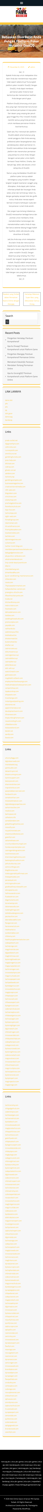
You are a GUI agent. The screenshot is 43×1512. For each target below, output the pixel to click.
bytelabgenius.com (12, 985)
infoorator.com (10, 579)
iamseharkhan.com (12, 797)
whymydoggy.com (11, 758)
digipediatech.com (12, 952)
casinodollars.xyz (11, 658)
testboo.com (9, 615)
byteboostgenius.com (13, 1286)
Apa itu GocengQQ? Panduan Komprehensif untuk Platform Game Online (22, 376)
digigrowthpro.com (12, 443)
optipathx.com (10, 1329)
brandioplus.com (11, 1369)
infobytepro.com (11, 1151)
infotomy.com (10, 936)
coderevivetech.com (12, 1055)
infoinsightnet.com (12, 1161)
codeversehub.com (12, 1276)
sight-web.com (10, 516)
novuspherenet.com (12, 1392)
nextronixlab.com (11, 1333)
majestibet (36, 1481)
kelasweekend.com (12, 727)
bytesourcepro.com (12, 1267)
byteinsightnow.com (12, 1051)
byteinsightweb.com (12, 959)
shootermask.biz (11, 638)
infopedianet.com (11, 1293)
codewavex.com (11, 1210)
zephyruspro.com (11, 1326)
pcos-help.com (10, 460)
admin (32, 67)
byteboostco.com (11, 1214)
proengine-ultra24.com (13, 592)
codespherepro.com (12, 1042)
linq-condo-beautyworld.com (16, 562)
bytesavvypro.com (12, 1022)
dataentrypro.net (11, 771)
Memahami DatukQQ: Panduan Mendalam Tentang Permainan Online (20, 365)
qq (6, 410)
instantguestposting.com (14, 701)
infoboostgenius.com (13, 1015)
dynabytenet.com (11, 1263)
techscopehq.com (11, 1303)
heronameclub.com (12, 926)
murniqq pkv (7, 1471)
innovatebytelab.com (13, 1148)
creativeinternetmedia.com (15, 486)
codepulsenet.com (12, 1296)
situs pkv (27, 1481)
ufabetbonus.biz (11, 724)
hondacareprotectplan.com (15, 847)
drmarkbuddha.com (12, 572)
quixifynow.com (11, 1323)
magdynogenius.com (12, 962)
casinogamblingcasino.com (15, 850)
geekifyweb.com (11, 1138)
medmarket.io (10, 929)
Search (9, 315)
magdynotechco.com (12, 1128)
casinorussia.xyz (11, 648)
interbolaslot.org (11, 764)
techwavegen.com (12, 1018)
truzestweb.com (11, 1409)
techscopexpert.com (12, 979)
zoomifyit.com (10, 1432)
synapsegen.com (11, 1376)
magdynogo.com (11, 1084)
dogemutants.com (12, 900)
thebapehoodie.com (12, 876)
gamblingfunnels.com (13, 457)
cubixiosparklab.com (12, 1194)
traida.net (8, 599)
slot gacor (8, 413)
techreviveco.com (11, 1257)
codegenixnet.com (12, 1045)
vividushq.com (10, 1382)
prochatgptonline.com (13, 503)
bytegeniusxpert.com (13, 1144)
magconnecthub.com (13, 1283)
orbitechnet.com (11, 1395)
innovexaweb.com (11, 1366)
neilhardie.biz (10, 628)
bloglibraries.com (11, 870)
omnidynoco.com (11, 1402)
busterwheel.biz (11, 641)
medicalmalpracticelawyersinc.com (18, 684)
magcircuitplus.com (12, 1068)
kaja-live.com (10, 509)
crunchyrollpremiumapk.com (15, 843)
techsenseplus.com (12, 1012)
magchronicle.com (12, 949)
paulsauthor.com (11, 916)
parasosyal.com (11, 880)
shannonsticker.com (12, 784)
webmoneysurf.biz (12, 632)
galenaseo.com (10, 674)
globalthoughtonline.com (14, 824)
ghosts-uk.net (10, 470)
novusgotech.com (11, 1352)
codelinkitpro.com (11, 1111)
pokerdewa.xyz (10, 665)
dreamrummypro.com (13, 774)
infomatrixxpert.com (12, 1181)
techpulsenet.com (11, 1227)
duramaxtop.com (11, 903)
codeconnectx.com (12, 1177)
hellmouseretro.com (12, 893)
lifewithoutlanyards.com (14, 595)
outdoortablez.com (12, 933)
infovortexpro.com (12, 1065)
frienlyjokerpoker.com (13, 529)
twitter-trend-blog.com (13, 546)
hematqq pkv (18, 1471)
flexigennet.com (11, 923)
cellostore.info (10, 817)
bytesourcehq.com (12, 1164)
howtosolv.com (10, 608)
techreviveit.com (11, 999)
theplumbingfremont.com (14, 717)
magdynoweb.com (12, 1250)
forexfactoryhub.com (13, 506)
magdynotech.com (12, 1300)
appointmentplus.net (13, 707)
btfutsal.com (9, 463)
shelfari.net (9, 645)
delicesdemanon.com (13, 612)
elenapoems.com (11, 890)
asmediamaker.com (12, 820)
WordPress (26, 1508)
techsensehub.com (12, 1118)
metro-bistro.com (11, 605)
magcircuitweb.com (12, 975)
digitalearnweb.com (12, 761)
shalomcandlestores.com (14, 833)
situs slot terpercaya (32, 1471)
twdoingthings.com (12, 909)
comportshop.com (11, 688)
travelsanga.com (11, 698)
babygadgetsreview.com (14, 552)
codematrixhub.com (12, 1008)
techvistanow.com (12, 1187)
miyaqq (5, 1484)
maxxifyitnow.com (12, 1319)
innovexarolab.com (12, 1035)
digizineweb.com (11, 1174)
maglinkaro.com (11, 1260)
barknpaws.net (10, 814)
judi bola (5, 1468)
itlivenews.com (10, 714)
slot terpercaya (26, 1465)
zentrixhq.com (10, 1336)
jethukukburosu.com (13, 863)
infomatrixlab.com (12, 1273)
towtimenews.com (12, 853)
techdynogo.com (11, 946)
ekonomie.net (10, 704)
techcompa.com (11, 513)
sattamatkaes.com (12, 840)
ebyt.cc (7, 565)
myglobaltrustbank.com (14, 678)
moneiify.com (10, 827)
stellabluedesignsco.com (14, 913)
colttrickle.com (10, 447)
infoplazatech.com (12, 1141)
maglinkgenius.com (12, 1204)
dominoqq (8, 416)
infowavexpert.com (12, 1002)
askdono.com (10, 473)
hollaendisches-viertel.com (15, 589)
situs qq (37, 1465)
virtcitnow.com (10, 496)
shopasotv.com (10, 694)
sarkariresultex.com (12, 807)
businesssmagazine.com (14, 483)
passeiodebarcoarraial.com (15, 791)
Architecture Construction (16, 1505)
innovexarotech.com (12, 1061)
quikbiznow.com (11, 1418)
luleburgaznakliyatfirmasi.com (16, 873)
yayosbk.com (10, 625)
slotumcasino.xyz (11, 651)
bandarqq (8, 420)
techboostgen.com (12, 1115)
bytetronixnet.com (12, 1075)
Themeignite (32, 1505)
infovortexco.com (11, 1234)
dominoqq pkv (23, 1468)
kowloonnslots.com (12, 532)
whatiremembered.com (13, 559)
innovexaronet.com (12, 1184)
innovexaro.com (11, 1309)
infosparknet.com (11, 1316)
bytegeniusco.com (12, 1005)
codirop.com (9, 466)
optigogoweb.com (11, 1425)
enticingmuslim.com (12, 883)
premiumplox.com (11, 622)
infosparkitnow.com (12, 1131)
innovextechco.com (12, 1201)
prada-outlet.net (11, 440)
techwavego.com (11, 1240)
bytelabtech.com (11, 1121)
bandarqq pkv (15, 1465)
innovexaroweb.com (12, 1253)
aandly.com (9, 734)
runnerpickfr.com (11, 450)
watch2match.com (12, 671)
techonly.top (9, 476)
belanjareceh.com (11, 781)
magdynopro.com (11, 992)
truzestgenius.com (12, 1224)
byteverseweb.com (12, 1280)
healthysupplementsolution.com (17, 939)
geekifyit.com (10, 837)
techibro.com (10, 536)
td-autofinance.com (12, 526)
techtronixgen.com (12, 969)
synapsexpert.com (12, 1412)
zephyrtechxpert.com (13, 1230)
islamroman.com (11, 523)
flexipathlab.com (11, 1379)
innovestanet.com (12, 1339)
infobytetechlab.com (12, 1038)
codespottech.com (12, 942)
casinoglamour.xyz (12, 655)
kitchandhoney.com (12, 602)
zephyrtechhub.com (12, 1405)
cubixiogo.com (10, 1389)
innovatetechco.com (12, 989)
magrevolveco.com (12, 1058)
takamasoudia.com (12, 906)
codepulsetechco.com (13, 1171)
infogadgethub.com (12, 1108)
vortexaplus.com (11, 1385)
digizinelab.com (11, 1237)
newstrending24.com (13, 721)
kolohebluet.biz (10, 635)
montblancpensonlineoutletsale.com (18, 549)
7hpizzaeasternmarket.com (15, 585)
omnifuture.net (11, 453)
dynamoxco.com (11, 1359)
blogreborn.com (11, 493)
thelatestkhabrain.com (13, 800)
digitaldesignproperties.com (15, 804)
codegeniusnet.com (12, 1158)
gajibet (11, 1484)
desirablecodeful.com (13, 919)
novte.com (9, 582)
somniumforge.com (12, 867)
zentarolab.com (11, 1415)
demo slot (8, 400)
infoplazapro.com (11, 995)
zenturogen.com (11, 1362)
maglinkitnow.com (12, 956)
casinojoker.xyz (10, 661)
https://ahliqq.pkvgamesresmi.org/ (28, 1484)
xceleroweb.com (11, 1422)
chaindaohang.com (12, 569)
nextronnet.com (11, 1356)
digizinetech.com (11, 1028)
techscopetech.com (12, 1247)
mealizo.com (9, 810)
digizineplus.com (11, 1306)
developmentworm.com (14, 711)
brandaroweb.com (11, 1428)
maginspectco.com (12, 1081)
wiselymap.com (11, 499)
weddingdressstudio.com (14, 618)
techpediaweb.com (12, 982)
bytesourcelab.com (12, 1313)
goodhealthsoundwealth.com (16, 886)
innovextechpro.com (12, 972)
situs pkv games (18, 1461)
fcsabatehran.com (11, 896)
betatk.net (9, 731)
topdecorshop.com (12, 691)
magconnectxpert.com (13, 1220)
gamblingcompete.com (13, 480)
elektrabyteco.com (12, 1217)
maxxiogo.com (10, 1349)
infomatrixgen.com (12, 1032)
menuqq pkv (5, 1461)
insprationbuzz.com (12, 787)
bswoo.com (9, 737)
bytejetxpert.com (11, 1078)
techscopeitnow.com (12, 1071)
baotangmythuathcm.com (14, 860)
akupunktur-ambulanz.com (15, 556)
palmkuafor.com (11, 767)
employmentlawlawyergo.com (16, 681)
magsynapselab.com (12, 966)
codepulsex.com (11, 1243)
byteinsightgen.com (12, 1025)
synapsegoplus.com (12, 1290)
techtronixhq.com (11, 1105)
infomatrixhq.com (11, 1191)
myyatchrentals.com (12, 830)
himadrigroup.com (12, 519)
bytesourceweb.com (12, 1048)
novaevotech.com (11, 1197)
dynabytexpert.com (12, 1343)
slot (7, 1465)
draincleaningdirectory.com (15, 857)
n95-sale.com (10, 490)
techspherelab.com (12, 1270)
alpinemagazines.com (13, 539)
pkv (6, 403)
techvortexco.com (11, 1135)
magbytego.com (11, 1154)
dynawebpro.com (11, 1372)
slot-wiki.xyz (10, 668)
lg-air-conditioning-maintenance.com (19, 575)
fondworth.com (10, 794)
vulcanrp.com (10, 542)
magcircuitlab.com (12, 1207)
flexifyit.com (9, 1346)
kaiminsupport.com (12, 777)
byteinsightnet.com (12, 1168)
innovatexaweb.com (12, 1125)
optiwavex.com (10, 1399)
